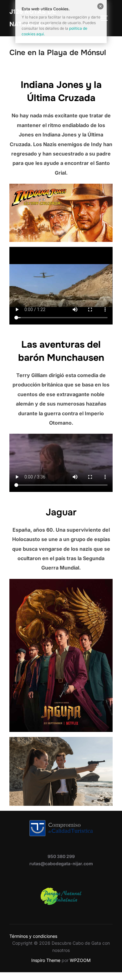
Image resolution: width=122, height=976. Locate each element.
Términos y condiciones (33, 936)
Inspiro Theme (45, 960)
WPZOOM (80, 960)
